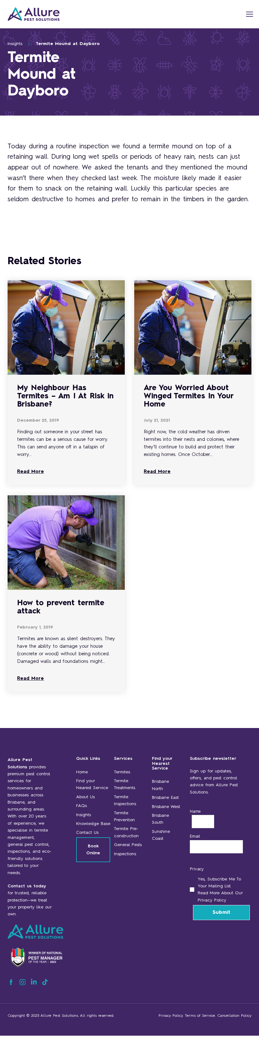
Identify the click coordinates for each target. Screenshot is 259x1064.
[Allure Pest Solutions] (55, 14)
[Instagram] (22, 984)
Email (195, 836)
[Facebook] (11, 984)
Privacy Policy (171, 1016)
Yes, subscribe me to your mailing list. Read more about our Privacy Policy (220, 889)
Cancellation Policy (234, 1016)
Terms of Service (200, 1016)
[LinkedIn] (34, 984)
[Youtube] (45, 984)
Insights (15, 44)
